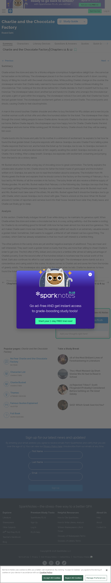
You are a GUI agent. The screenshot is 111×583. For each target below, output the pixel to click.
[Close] (107, 570)
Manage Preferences (95, 578)
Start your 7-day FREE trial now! (55, 321)
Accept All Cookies (52, 578)
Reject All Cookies (73, 578)
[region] (55, 574)
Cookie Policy (46, 572)
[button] (90, 274)
